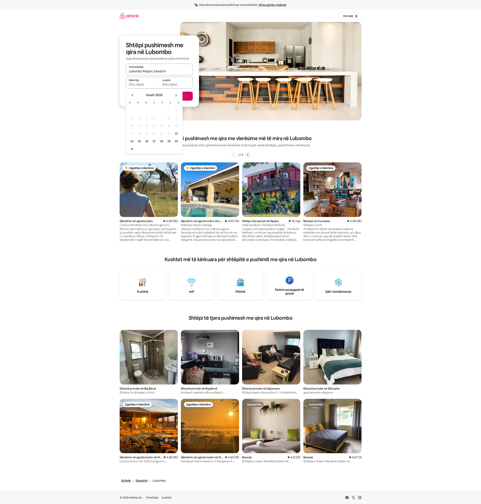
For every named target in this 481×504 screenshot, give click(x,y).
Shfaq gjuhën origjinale (273, 5)
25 (139, 141)
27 (154, 141)
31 (132, 149)
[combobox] (159, 71)
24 (131, 141)
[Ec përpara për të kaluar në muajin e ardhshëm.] (176, 95)
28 (161, 141)
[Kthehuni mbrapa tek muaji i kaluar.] (132, 95)
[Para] (248, 155)
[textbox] (142, 84)
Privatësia (152, 497)
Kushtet (167, 497)
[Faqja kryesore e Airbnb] (129, 16)
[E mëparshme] (234, 155)
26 (146, 141)
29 (168, 141)
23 (176, 133)
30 (176, 141)
